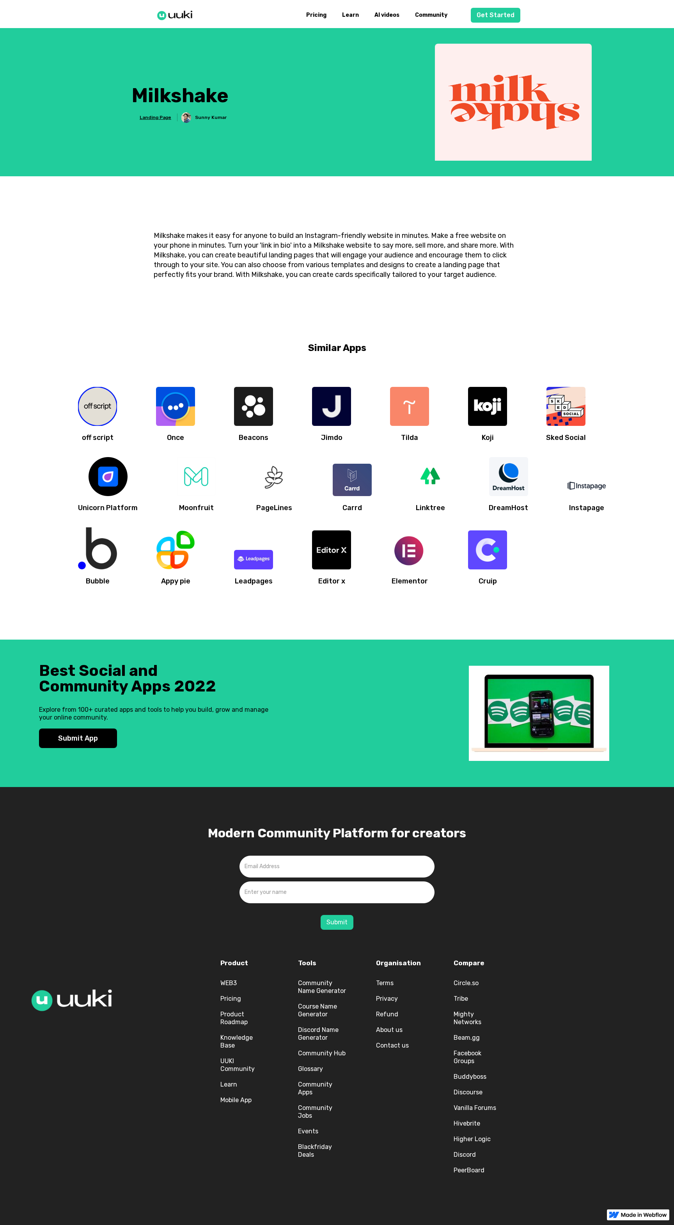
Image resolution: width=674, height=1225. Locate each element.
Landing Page (155, 117)
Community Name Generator (322, 987)
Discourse (468, 1092)
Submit (337, 922)
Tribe (461, 998)
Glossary (310, 1069)
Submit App (78, 738)
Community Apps (315, 1088)
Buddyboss (470, 1076)
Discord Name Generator (318, 1033)
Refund (387, 1014)
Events (308, 1131)
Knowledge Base (236, 1041)
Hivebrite (467, 1123)
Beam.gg (467, 1037)
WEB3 (228, 983)
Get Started (495, 15)
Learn (350, 15)
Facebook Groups (467, 1057)
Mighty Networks (467, 1018)
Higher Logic (472, 1139)
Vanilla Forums (475, 1108)
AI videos (386, 15)
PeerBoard (469, 1170)
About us (389, 1030)
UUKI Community (237, 1065)
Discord (465, 1154)
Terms (385, 983)
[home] (177, 14)
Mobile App (236, 1100)
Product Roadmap (234, 1018)
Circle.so (466, 983)
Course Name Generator (317, 1010)
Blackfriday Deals (315, 1150)
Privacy (387, 998)
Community (431, 15)
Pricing (316, 15)
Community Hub (322, 1053)
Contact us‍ (392, 1045)
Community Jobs (315, 1111)
